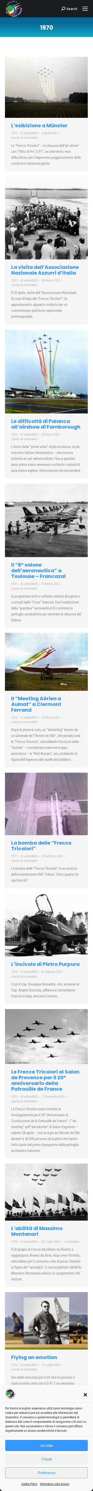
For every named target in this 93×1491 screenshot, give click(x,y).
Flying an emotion (34, 1357)
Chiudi (46, 1459)
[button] (85, 1394)
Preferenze (47, 1473)
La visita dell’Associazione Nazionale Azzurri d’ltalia (45, 270)
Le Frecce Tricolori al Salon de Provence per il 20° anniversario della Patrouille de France (45, 1080)
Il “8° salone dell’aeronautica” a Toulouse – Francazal (38, 570)
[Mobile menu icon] (85, 9)
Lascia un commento (24, 137)
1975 (14, 972)
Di (29, 133)
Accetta (46, 1445)
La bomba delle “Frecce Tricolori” (41, 845)
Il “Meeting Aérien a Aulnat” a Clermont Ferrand (36, 704)
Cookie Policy (29, 1484)
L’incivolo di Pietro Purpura (45, 964)
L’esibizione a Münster (39, 125)
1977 (14, 133)
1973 (14, 1096)
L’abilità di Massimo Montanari (36, 1231)
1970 (14, 717)
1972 (14, 280)
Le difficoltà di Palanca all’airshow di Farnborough (45, 424)
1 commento (71, 1241)
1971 (14, 584)
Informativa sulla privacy (54, 1484)
